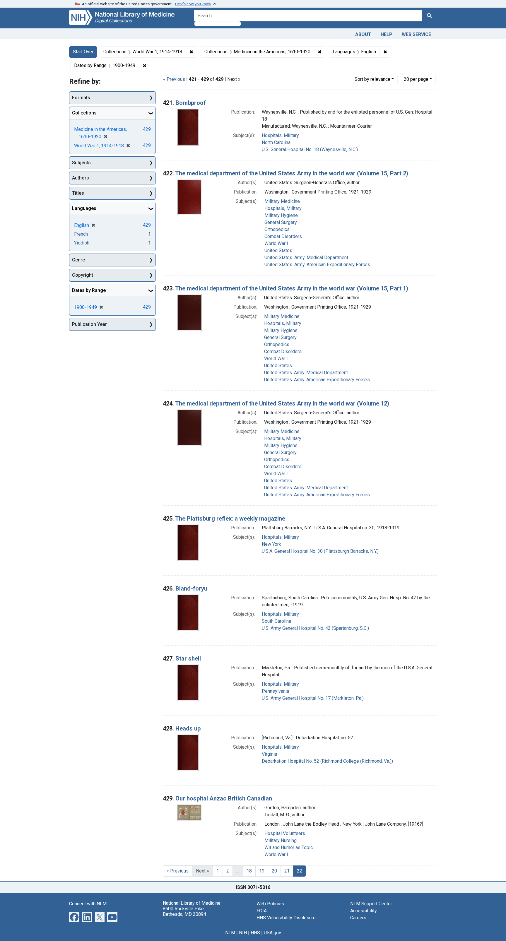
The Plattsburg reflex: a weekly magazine (230, 518)
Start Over (83, 51)
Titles (78, 193)
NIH (243, 932)
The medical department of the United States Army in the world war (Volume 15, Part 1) (291, 288)
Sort (372, 79)
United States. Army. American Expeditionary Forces (317, 264)
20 (416, 79)
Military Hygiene (281, 215)
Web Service (416, 34)
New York (271, 544)
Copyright (82, 275)
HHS (255, 932)
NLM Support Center (371, 903)
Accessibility (363, 910)
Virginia (269, 754)
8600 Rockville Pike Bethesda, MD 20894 (184, 911)
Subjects (81, 162)
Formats (81, 97)
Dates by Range (89, 290)
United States (278, 250)
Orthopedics (277, 229)
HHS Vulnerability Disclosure (286, 918)
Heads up (188, 728)
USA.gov (272, 932)
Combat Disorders (283, 236)
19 (261, 871)
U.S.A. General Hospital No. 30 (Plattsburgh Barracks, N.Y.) (320, 551)
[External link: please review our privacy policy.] (74, 916)
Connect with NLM (88, 903)
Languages (84, 208)
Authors (80, 178)
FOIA (262, 910)
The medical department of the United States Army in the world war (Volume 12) (282, 403)
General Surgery (280, 222)
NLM (230, 932)
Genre (78, 260)
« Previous (174, 79)
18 (249, 871)
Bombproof (190, 102)
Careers (358, 918)
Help (386, 34)
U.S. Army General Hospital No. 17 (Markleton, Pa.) (313, 698)
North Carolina (276, 142)
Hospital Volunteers (284, 833)
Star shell (188, 658)
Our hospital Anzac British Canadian (223, 798)
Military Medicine (282, 201)
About (363, 34)
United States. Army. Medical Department (306, 257)
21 (287, 871)
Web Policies (270, 903)
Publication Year (89, 324)
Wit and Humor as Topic (288, 847)
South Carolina (276, 621)
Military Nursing (280, 840)
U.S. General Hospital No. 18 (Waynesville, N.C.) (310, 149)
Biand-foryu (191, 588)
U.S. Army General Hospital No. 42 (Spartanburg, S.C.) (315, 628)
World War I (276, 243)
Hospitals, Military (280, 135)
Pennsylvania (275, 691)
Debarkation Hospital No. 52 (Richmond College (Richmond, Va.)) (327, 761)
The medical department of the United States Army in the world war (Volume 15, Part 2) (291, 173)
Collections (84, 113)
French (81, 234)
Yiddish (81, 243)
